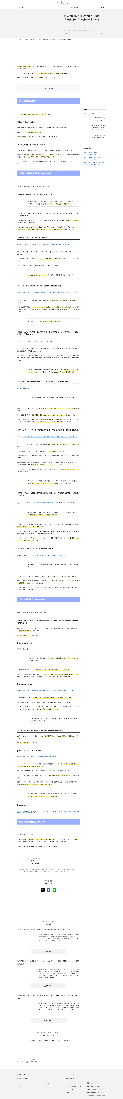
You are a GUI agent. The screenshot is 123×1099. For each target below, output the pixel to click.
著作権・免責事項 (92, 2)
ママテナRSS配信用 (80, 2)
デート (98, 157)
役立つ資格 (32, 1040)
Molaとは (86, 2)
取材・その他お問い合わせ (98, 2)
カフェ (99, 160)
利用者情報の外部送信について (63, 2)
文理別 (39, 1040)
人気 (96, 152)
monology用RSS (65, 2)
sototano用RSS (74, 2)
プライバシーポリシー (101, 2)
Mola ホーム (21, 1074)
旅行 (91, 165)
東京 (92, 152)
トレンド (21, 7)
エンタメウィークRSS (77, 2)
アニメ (87, 157)
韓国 (95, 155)
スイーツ (96, 162)
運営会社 (89, 2)
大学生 (87, 162)
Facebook (48, 890)
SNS (47, 7)
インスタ (87, 160)
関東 (95, 165)
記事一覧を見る (35, 864)
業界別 (46, 1040)
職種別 (53, 1040)
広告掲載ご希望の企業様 (95, 2)
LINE (54, 890)
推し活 (87, 165)
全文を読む (48, 951)
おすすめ (66, 1040)
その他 (102, 7)
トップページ (83, 2)
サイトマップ (104, 2)
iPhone (102, 162)
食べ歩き (93, 160)
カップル (92, 157)
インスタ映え (88, 155)
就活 (59, 1040)
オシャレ (99, 155)
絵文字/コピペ (74, 7)
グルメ (99, 165)
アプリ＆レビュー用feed (68, 2)
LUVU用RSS (71, 2)
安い (91, 162)
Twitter (43, 890)
